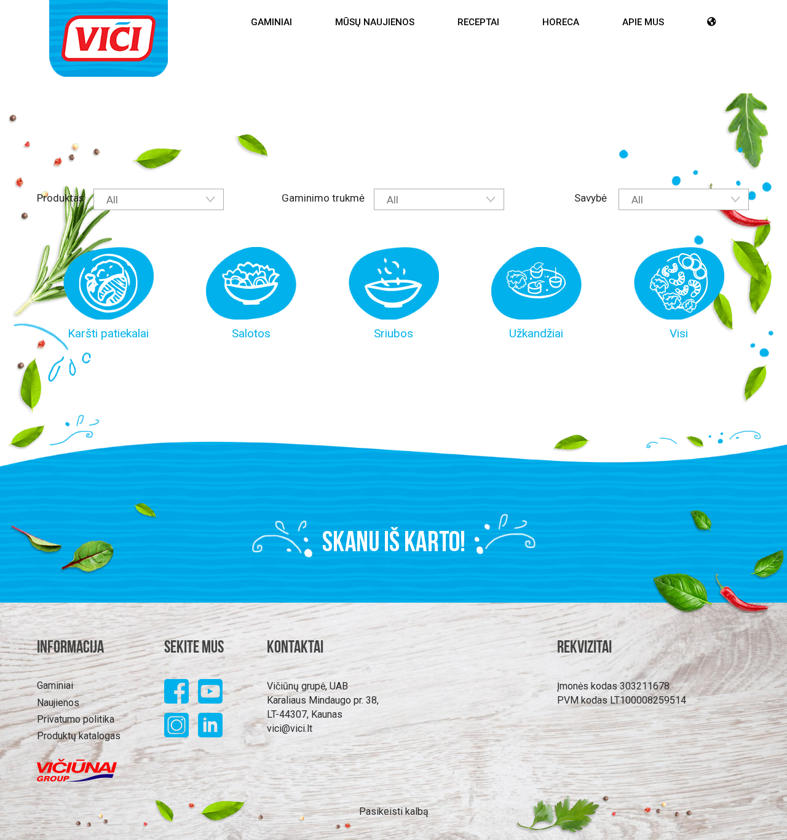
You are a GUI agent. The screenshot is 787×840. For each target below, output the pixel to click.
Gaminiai (271, 22)
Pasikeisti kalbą (394, 811)
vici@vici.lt (289, 728)
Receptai (478, 22)
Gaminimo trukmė (323, 198)
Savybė (591, 198)
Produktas (60, 198)
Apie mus (643, 22)
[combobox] (158, 199)
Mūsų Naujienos (374, 22)
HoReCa (560, 22)
